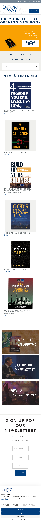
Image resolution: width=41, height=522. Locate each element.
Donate (34, 11)
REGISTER (36, 2)
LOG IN (27, 2)
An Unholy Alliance (15, 153)
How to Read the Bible (16, 269)
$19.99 (7, 271)
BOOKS (13, 55)
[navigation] (20, 1)
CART (20, 2)
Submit (20, 473)
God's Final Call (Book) (17, 233)
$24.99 (7, 154)
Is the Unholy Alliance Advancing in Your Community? (17, 311)
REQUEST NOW (30, 43)
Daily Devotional (21, 441)
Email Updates (21, 437)
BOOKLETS (26, 55)
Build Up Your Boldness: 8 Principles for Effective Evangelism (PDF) (18, 190)
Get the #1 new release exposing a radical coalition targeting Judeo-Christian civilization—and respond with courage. (30, 33)
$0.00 (7, 114)
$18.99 (7, 235)
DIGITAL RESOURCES (20, 60)
